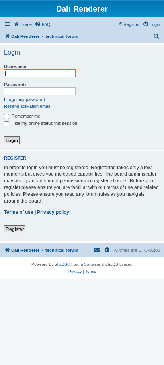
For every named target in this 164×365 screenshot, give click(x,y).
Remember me (25, 116)
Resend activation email (27, 106)
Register (15, 229)
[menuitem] (43, 24)
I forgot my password (24, 99)
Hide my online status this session (43, 123)
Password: (15, 84)
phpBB (61, 264)
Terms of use (18, 212)
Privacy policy (53, 212)
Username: (15, 66)
